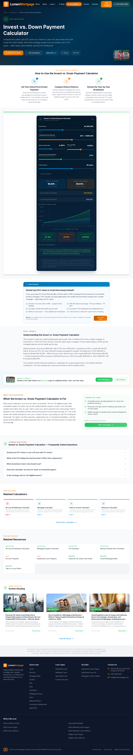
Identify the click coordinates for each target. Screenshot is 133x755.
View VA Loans (103, 379)
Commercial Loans (61, 679)
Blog (31, 687)
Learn (31, 697)
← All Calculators (33, 53)
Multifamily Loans (61, 672)
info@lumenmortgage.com (120, 677)
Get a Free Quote (14, 53)
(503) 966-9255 (116, 674)
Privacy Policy (97, 749)
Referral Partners (35, 701)
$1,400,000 (88, 126)
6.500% (90, 145)
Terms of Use (108, 749)
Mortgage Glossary (35, 694)
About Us (32, 672)
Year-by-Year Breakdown (48, 244)
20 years (90, 165)
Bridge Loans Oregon (76, 734)
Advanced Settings (46, 174)
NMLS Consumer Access (122, 749)
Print (77, 53)
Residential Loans (61, 669)
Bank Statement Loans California (80, 731)
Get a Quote (120, 379)
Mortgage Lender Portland (91, 676)
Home (5, 12)
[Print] (92, 119)
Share (66, 53)
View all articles (65, 638)
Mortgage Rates (34, 676)
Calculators (13, 12)
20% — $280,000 (86, 136)
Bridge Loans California (76, 738)
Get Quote (106, 4)
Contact (32, 679)
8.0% (91, 155)
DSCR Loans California (11, 731)
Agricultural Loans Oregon (90, 669)
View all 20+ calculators (65, 522)
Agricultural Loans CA (89, 672)
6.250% (62, 145)
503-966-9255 (122, 4)
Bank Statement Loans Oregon (79, 727)
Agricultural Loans (61, 676)
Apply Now (50, 53)
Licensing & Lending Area (38, 704)
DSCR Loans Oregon (10, 727)
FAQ (30, 683)
